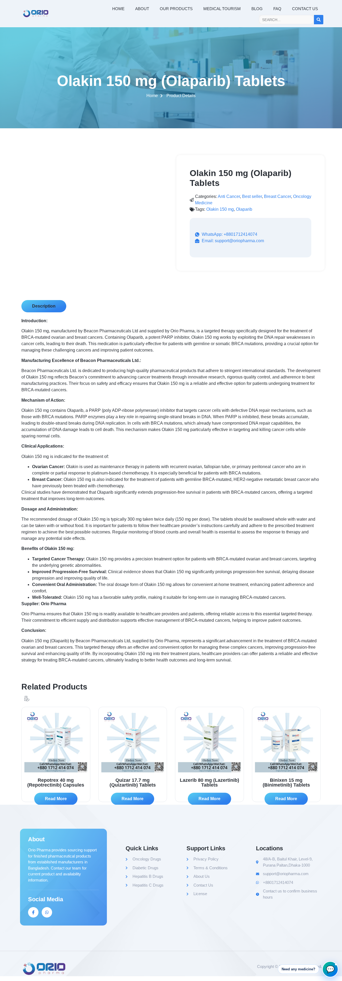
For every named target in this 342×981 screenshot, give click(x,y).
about (142, 8)
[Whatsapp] (47, 912)
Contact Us (305, 8)
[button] (43, 306)
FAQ (277, 8)
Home (118, 8)
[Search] (318, 19)
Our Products (176, 8)
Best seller (252, 196)
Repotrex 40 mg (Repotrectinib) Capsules (55, 782)
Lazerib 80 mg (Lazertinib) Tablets (209, 782)
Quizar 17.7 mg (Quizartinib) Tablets (133, 782)
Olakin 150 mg (220, 209)
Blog (257, 8)
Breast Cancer (277, 196)
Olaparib (244, 209)
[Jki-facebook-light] (33, 912)
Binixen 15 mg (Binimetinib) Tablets (286, 782)
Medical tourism (222, 8)
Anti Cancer (229, 196)
